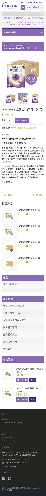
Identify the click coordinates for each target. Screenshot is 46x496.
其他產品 (7, 349)
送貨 (3, 441)
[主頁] (23, 290)
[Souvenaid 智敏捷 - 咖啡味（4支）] (9, 231)
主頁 (5, 45)
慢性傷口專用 (10, 327)
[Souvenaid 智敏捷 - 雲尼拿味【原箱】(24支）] (9, 263)
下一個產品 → (38, 195)
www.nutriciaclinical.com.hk (17, 459)
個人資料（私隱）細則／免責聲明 (13, 422)
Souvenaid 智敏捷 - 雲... (30, 210)
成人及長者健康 (17, 45)
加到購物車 (23, 120)
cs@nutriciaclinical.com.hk (16, 463)
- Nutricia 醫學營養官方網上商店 (23, 128)
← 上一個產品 (7, 195)
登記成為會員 (26, 2)
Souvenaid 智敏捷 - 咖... (30, 226)
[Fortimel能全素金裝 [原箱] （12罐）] (23, 74)
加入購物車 (23, 380)
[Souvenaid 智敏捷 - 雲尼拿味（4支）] (9, 215)
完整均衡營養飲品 (12, 313)
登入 (35, 2)
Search (5, 419)
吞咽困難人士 (10, 334)
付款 (41, 2)
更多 (32, 380)
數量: (4, 120)
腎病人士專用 (10, 341)
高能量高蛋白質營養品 (14, 320)
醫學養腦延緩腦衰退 (13, 305)
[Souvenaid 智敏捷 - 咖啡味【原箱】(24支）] (9, 247)
